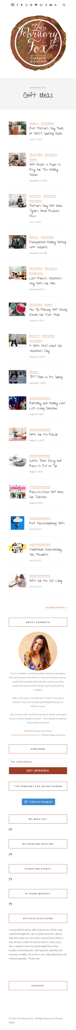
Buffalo (35, 196)
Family (34, 123)
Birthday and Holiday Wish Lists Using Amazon (47, 406)
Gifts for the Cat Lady (45, 581)
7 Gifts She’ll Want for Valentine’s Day (45, 349)
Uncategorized (39, 398)
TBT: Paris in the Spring (46, 377)
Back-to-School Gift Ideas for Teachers (46, 495)
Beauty (34, 335)
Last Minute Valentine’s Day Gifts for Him (45, 281)
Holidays (51, 154)
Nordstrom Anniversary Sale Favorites (45, 552)
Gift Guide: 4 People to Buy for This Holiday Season (44, 170)
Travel (34, 372)
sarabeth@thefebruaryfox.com (26, 734)
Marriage (36, 273)
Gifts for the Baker (43, 434)
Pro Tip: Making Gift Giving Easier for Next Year (48, 312)
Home (33, 159)
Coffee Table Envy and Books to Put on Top (45, 464)
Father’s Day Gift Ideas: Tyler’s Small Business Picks (46, 211)
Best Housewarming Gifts (47, 523)
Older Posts (56, 607)
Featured (47, 123)
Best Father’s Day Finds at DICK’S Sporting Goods (46, 131)
